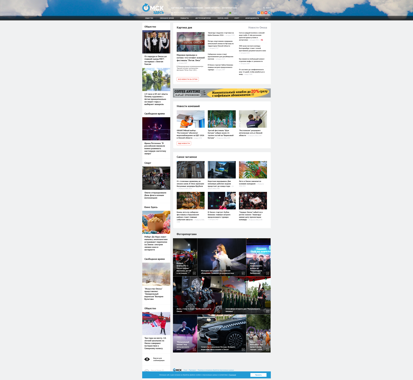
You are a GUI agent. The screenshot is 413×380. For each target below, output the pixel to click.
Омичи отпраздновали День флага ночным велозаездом (155, 195)
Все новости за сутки (187, 79)
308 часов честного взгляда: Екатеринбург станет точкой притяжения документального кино (252, 48)
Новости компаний (194, 8)
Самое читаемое (212, 8)
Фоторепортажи (229, 8)
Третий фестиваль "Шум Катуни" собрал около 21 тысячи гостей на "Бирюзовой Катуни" (220, 134)
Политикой (232, 375)
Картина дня (177, 8)
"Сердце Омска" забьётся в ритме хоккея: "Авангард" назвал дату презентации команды (251, 216)
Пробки (225, 13)
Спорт (236, 18)
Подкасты (184, 18)
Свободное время (167, 18)
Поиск (268, 8)
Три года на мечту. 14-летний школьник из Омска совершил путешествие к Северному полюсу (155, 343)
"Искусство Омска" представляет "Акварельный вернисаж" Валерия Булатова (153, 293)
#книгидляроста (252, 18)
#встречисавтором (203, 18)
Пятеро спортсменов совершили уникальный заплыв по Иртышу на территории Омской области (221, 43)
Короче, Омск (223, 18)
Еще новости (184, 143)
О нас (185, 370)
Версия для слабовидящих (159, 359)
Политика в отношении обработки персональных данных (216, 370)
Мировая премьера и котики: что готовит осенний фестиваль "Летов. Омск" (191, 58)
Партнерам (192, 370)
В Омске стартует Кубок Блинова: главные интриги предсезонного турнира (220, 67)
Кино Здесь (151, 207)
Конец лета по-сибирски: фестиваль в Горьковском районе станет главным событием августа (188, 216)
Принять (258, 375)
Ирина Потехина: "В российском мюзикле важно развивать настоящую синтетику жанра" (155, 148)
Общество (149, 18)
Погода (208, 13)
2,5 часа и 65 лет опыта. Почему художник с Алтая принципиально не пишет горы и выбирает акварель (156, 99)
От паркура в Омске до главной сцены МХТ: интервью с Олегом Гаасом (155, 60)
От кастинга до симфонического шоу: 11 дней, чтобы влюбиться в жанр (252, 72)
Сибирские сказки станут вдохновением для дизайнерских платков (220, 56)
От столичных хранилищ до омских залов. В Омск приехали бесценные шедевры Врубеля (190, 183)
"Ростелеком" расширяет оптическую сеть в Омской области (250, 133)
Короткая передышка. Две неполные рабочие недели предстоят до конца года (219, 183)
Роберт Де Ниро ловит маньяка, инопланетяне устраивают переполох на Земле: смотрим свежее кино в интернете (156, 243)
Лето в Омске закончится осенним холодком (250, 182)
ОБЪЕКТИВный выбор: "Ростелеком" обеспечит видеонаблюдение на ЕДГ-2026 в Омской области (190, 134)
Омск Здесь (153, 8)
